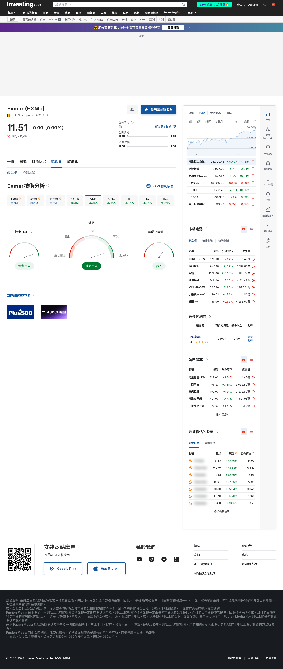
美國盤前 (70, 19)
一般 (10, 161)
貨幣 (191, 113)
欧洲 (133, 19)
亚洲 (152, 19)
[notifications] (265, 4)
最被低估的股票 (201, 432)
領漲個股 (207, 240)
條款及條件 (234, 658)
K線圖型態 (29, 172)
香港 (42, 19)
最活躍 (193, 240)
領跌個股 (223, 240)
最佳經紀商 (197, 316)
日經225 (194, 183)
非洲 (161, 19)
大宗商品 (215, 113)
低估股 (171, 19)
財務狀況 (39, 161)
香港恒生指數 (197, 161)
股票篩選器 (151, 12)
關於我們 (248, 546)
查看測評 (250, 338)
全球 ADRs (97, 19)
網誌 (197, 546)
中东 (142, 19)
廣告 (245, 555)
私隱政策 (253, 658)
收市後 (83, 19)
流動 (197, 555)
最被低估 (194, 443)
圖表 (23, 161)
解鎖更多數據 (163, 126)
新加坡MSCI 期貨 (199, 175)
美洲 (124, 19)
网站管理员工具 (204, 573)
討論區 (72, 161)
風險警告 (271, 658)
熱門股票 (196, 360)
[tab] (16, 200)
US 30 (193, 190)
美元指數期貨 (197, 204)
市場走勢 (196, 229)
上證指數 (194, 168)
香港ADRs (112, 19)
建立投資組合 (203, 564)
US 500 (193, 197)
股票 (12, 19)
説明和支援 (249, 564)
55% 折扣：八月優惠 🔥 (214, 4)
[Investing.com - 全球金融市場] (24, 4)
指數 (202, 113)
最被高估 (210, 443)
